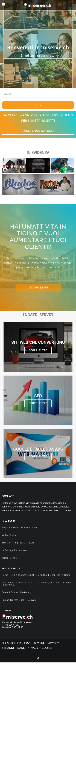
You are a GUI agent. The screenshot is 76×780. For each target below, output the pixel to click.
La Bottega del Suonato (15, 550)
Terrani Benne (36, 173)
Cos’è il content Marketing (16, 592)
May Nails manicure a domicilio (19, 527)
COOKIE (47, 647)
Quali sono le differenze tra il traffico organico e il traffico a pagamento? (36, 584)
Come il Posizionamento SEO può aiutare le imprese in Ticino (36, 575)
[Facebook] (38, 658)
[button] (13, 5)
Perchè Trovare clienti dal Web (19, 600)
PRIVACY (32, 647)
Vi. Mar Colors (9, 535)
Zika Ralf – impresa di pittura (18, 543)
